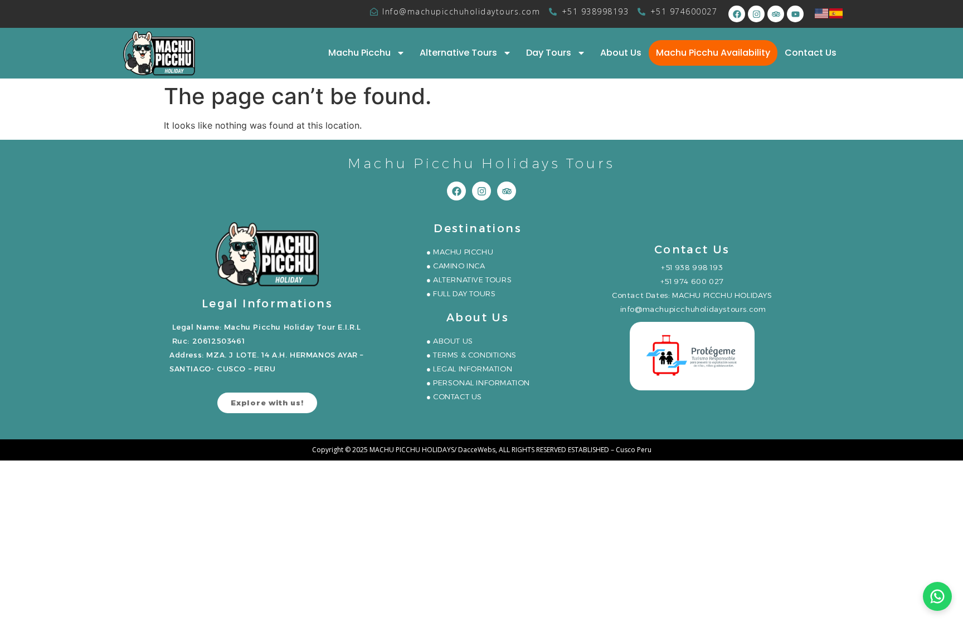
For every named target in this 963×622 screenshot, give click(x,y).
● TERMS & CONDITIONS (471, 354)
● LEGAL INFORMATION (469, 368)
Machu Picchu (359, 52)
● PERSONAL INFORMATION (478, 382)
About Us (620, 52)
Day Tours (548, 52)
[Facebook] (736, 14)
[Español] (836, 12)
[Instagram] (756, 14)
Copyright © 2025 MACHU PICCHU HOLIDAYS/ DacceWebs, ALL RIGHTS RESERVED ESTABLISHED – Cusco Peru (481, 449)
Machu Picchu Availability (713, 52)
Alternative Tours (458, 52)
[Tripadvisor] (775, 14)
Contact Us (810, 52)
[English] (822, 12)
